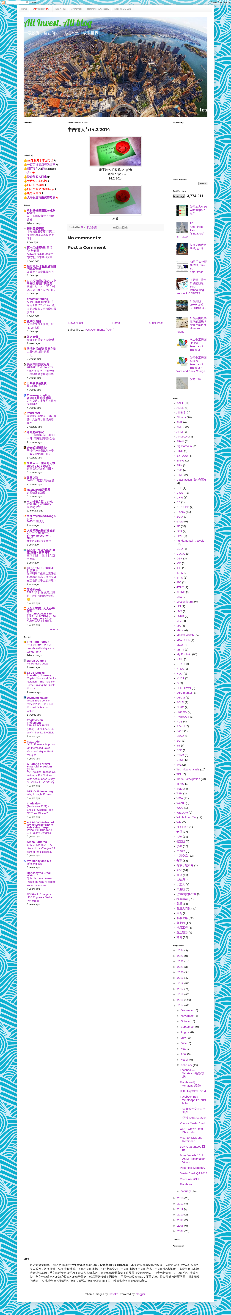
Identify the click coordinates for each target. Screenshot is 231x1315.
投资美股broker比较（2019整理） (198, 305)
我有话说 (182, 899)
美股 (179, 903)
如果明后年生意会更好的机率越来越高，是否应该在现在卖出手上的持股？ (41, 577)
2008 (180, 1225)
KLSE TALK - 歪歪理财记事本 (40, 569)
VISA (179, 798)
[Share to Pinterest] (126, 227)
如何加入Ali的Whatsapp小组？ (198, 210)
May (184, 1048)
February (187, 1065)
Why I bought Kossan (39, 794)
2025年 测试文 (35, 521)
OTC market (184, 692)
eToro (180, 521)
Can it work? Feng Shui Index (191, 1130)
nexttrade (33, 741)
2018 (180, 983)
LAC (179, 596)
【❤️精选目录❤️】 (41, 9)
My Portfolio (76, 9)
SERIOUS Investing (40, 791)
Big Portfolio (184, 446)
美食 (179, 913)
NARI (179, 659)
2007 (180, 1231)
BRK (179, 465)
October (186, 1021)
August (185, 1032)
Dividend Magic (37, 697)
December (188, 1010)
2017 (180, 989)
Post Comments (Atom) (99, 329)
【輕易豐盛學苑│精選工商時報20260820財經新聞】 (41, 235)
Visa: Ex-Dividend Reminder (191, 1139)
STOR (180, 759)
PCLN (180, 702)
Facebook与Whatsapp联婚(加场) (192, 1073)
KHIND (180, 592)
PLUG (180, 707)
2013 (180, 1198)
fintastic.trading (37, 298)
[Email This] (114, 227)
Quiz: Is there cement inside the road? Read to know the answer (41, 882)
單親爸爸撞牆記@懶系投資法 (41, 212)
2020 (180, 972)
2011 (180, 1209)
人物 (179, 836)
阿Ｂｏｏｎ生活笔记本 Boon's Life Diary (41, 464)
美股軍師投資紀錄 (38, 364)
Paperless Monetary (192, 1167)
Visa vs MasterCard (192, 1123)
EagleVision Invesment (35, 721)
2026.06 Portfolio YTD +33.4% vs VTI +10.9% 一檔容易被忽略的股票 (40, 371)
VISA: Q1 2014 (189, 1178)
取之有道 (32, 336)
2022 (180, 961)
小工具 (180, 884)
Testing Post (34, 507)
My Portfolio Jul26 (37, 663)
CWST (180, 492)
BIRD (179, 451)
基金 (179, 875)
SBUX (180, 735)
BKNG (180, 460)
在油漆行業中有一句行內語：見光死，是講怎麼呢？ (41, 419)
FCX (179, 531)
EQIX (179, 516)
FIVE (179, 536)
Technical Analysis (187, 769)
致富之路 (32, 477)
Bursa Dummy (36, 660)
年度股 (180, 889)
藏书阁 (180, 923)
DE (178, 502)
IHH (178, 568)
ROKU (180, 726)
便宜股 (180, 841)
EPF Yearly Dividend (39, 832)
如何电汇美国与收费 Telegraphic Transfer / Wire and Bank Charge (191, 364)
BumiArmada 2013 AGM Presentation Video (192, 1159)
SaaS (179, 731)
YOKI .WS (33, 413)
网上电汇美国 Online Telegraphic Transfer (198, 344)
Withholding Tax (186, 817)
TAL (179, 764)
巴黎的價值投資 (37, 383)
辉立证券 (182, 932)
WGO (180, 807)
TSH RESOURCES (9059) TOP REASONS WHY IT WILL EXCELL (40, 729)
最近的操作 (33, 386)
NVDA (180, 678)
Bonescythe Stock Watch (39, 874)
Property (181, 712)
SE (178, 745)
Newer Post (75, 322)
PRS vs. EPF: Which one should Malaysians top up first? (40, 648)
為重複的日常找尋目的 (40, 271)
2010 (180, 1214)
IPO (178, 582)
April (184, 1054)
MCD (179, 644)
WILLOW (182, 812)
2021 (180, 966)
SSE (179, 750)
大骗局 (180, 879)
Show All (54, 629)
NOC (179, 673)
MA (178, 625)
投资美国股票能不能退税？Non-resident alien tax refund (191, 325)
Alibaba (181, 417)
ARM (179, 431)
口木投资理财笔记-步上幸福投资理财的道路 (41, 282)
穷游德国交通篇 (36, 492)
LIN (178, 606)
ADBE (180, 407)
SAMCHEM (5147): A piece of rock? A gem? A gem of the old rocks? (41, 848)
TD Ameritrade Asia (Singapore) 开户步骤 (190, 230)
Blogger (140, 1294)
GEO (179, 548)
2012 (180, 1203)
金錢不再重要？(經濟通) (41, 339)
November (188, 1015)
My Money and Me (39, 860)
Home (24, 9)
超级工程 (182, 927)
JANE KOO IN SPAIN (39, 621)
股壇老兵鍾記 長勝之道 (41, 348)
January (186, 1191)
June (184, 1043)
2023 (180, 955)
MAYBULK (183, 640)
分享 (179, 860)
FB (178, 526)
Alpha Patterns (37, 841)
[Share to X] (120, 227)
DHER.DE (182, 507)
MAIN (180, 630)
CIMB (180, 475)
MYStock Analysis (39, 894)
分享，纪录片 (184, 865)
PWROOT (182, 716)
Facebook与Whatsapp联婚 (190, 1084)
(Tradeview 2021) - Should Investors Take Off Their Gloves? (40, 810)
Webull (180, 803)
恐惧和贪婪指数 (186, 894)
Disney (180, 512)
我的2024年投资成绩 (39, 541)
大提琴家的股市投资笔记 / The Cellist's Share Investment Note (41, 534)
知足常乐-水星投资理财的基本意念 (41, 268)
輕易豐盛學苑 (35, 228)
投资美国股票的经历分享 (198, 246)
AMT (179, 422)
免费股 (180, 851)
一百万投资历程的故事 (41, 164)
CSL (179, 488)
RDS (179, 721)
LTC (179, 620)
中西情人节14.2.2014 (193, 1117)
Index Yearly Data (122, 9)
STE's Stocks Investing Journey (39, 674)
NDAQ (180, 664)
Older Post (156, 322)
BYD (179, 470)
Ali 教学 (181, 412)
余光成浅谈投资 (37, 447)
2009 (180, 1220)
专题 (179, 831)
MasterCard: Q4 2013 (193, 1173)
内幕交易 (182, 855)
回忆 (179, 870)
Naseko (113, 1294)
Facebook (186, 1184)
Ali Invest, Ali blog (58, 22)
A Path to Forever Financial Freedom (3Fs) (39, 766)
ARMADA (182, 436)
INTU (179, 577)
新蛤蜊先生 (34, 589)
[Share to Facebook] (123, 227)
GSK (179, 558)
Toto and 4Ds (34, 863)
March (185, 1059)
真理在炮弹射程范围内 (40, 468)
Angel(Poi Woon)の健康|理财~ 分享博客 (41, 551)
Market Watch (185, 635)
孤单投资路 (34, 321)
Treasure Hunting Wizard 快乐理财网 (39, 396)
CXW (179, 497)
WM (179, 822)
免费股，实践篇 (37, 181)
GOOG (180, 553)
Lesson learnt (184, 601)
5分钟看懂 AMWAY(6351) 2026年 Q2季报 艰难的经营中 (40, 254)
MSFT (180, 649)
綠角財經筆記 (35, 432)
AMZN (180, 427)
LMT (179, 611)
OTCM (180, 697)
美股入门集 (60, 9)
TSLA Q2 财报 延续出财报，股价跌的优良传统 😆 (41, 596)
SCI (178, 740)
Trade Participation (188, 779)
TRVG (180, 783)
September (188, 1026)
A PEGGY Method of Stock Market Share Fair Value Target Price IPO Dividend (40, 826)
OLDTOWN (183, 688)
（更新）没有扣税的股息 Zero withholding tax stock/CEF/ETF (191, 286)
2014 (180, 1005)
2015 (180, 999)
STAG (180, 755)
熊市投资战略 (35, 185)
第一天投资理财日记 (39, 247)
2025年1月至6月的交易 (40, 480)
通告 (179, 937)
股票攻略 (182, 918)
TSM (179, 793)
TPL (179, 774)
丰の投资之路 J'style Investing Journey (40, 503)
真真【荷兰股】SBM (193, 1091)
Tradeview (34, 803)
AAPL (180, 403)
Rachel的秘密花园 (38, 489)
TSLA (180, 788)
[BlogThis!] (117, 227)
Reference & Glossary (98, 9)
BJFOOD (182, 455)
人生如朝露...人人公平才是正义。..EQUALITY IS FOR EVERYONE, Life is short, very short (41, 613)
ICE (178, 563)
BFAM (180, 441)
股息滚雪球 (34, 193)
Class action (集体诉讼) (191, 479)
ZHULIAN (182, 827)
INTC (179, 572)
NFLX (180, 668)
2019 (180, 977)
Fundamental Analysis (190, 540)
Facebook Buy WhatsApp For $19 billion (193, 1100)
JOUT (180, 587)
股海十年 (195, 379)
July (184, 1037)
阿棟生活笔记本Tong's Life (41, 517)
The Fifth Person (38, 641)
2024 (180, 950)
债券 (179, 846)
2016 (180, 994)
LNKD (180, 616)
